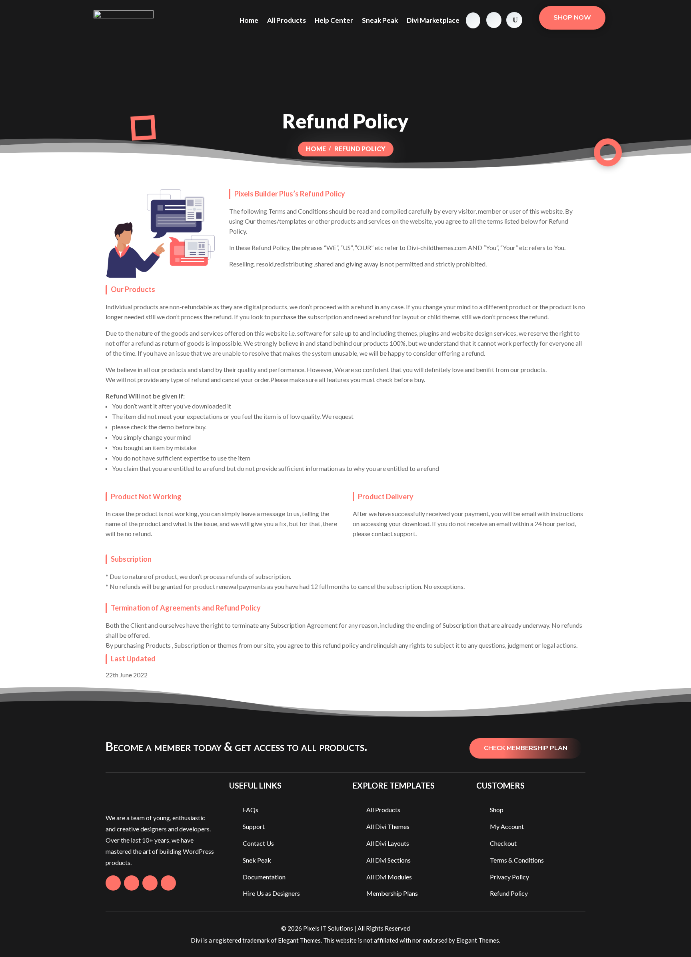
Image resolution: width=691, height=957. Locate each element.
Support (254, 826)
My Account (507, 826)
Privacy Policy (509, 877)
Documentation (264, 877)
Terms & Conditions (517, 860)
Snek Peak (257, 860)
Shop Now (572, 17)
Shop (496, 809)
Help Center (334, 20)
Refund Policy (509, 893)
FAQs (250, 809)
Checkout (503, 843)
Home (249, 20)
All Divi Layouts (387, 843)
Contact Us (258, 843)
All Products (286, 20)
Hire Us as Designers (271, 893)
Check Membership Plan (525, 748)
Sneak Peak (380, 20)
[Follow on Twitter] (131, 883)
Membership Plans (392, 893)
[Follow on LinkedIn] (168, 883)
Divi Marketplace (433, 20)
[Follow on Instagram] (150, 883)
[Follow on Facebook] (113, 883)
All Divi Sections (388, 860)
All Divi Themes (387, 826)
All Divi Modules (389, 877)
